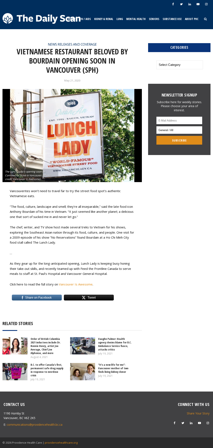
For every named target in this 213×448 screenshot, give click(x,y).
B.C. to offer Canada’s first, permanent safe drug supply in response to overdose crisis (47, 370)
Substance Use (172, 19)
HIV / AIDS (85, 19)
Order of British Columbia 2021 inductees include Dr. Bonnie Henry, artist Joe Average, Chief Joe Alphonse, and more (46, 346)
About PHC (191, 19)
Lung (119, 19)
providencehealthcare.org (61, 442)
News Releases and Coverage (72, 44)
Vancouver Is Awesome (76, 284)
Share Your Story (198, 413)
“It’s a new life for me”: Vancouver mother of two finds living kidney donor (113, 368)
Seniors (154, 19)
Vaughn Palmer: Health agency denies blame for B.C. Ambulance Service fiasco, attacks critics (114, 344)
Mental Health (136, 19)
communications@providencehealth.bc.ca (34, 425)
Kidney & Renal (103, 19)
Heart (72, 19)
